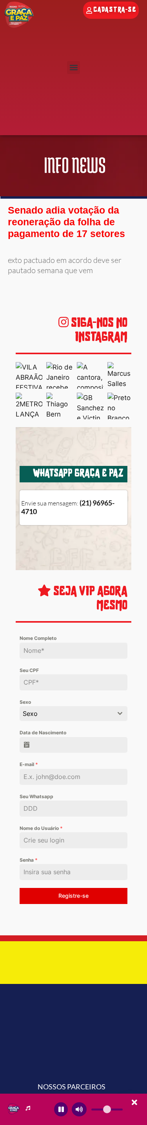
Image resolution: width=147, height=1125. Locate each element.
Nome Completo (38, 638)
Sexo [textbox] (30, 713)
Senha (29, 860)
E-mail (29, 764)
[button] (73, 67)
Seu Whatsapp (36, 796)
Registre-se (73, 895)
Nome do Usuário (41, 828)
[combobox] (73, 713)
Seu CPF (29, 670)
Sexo (25, 702)
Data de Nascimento (43, 733)
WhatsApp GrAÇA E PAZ (78, 473)
